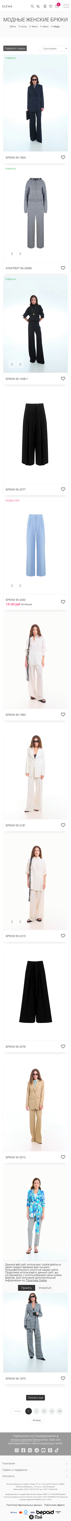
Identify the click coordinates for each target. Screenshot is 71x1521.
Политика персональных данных (24, 1505)
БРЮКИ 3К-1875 (16, 1378)
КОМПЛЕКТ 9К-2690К (19, 268)
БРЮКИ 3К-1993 (16, 714)
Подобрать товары (15, 48)
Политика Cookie (36, 1280)
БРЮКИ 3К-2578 (16, 1046)
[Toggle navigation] (66, 6)
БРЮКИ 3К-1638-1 (17, 378)
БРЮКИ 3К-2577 (16, 489)
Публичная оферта (54, 1505)
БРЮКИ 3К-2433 (16, 599)
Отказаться (45, 1287)
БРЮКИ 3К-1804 (16, 157)
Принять (26, 1288)
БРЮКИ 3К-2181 (16, 825)
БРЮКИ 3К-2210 (16, 936)
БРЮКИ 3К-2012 (16, 1157)
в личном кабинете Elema (34, 1437)
